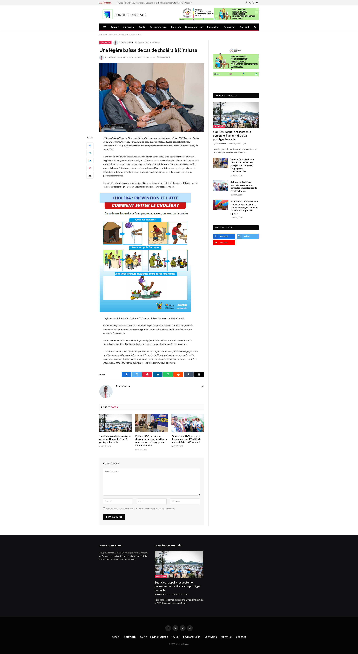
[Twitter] (90, 153)
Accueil (115, 27)
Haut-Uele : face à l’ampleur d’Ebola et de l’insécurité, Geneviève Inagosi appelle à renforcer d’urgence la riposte (165, 3)
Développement (194, 27)
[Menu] (104, 27)
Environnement (158, 27)
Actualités (129, 27)
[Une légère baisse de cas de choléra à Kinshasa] (151, 97)
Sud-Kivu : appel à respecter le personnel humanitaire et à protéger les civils (115, 439)
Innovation (213, 27)
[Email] (90, 175)
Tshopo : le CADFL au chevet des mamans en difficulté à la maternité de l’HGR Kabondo (186, 439)
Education (229, 27)
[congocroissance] (123, 14)
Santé (142, 27)
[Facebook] (90, 145)
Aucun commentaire (146, 57)
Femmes (176, 27)
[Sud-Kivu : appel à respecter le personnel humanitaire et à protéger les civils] (115, 423)
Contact (244, 27)
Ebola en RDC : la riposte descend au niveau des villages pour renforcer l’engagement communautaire (151, 440)
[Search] (254, 27)
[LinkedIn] (90, 160)
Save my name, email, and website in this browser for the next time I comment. (140, 508)
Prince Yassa (127, 42)
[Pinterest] (90, 168)
